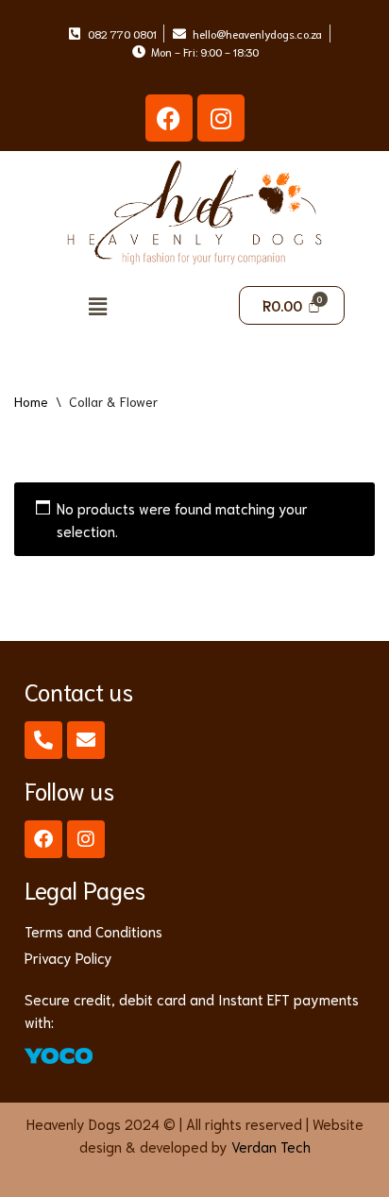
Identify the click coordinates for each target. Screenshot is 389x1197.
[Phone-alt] (43, 740)
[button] (97, 305)
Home (31, 401)
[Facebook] (169, 118)
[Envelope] (86, 740)
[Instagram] (221, 118)
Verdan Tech (271, 1146)
